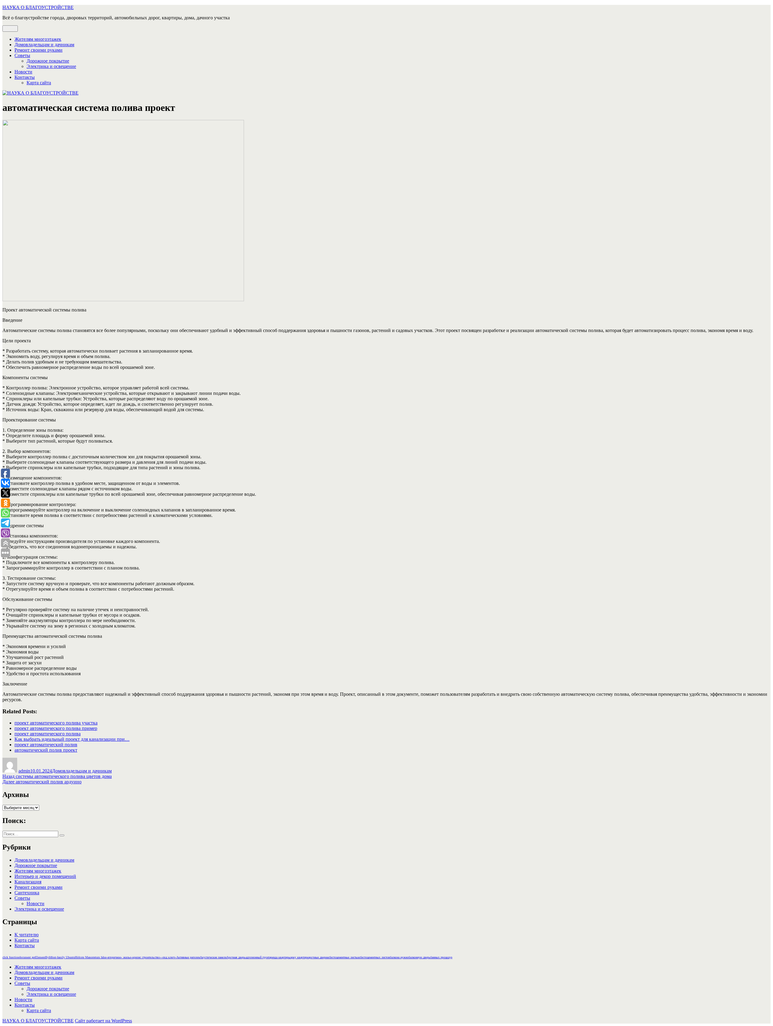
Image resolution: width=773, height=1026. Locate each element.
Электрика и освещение (51, 66)
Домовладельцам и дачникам (44, 44)
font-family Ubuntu (63, 957)
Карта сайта (39, 82)
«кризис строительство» (146, 957)
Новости (23, 71)
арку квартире (299, 957)
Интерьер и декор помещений (45, 876)
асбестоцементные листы (342, 957)
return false (99, 957)
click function (10, 957)
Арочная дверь (235, 957)
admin (24, 770)
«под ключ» (168, 957)
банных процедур (441, 957)
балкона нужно (399, 957)
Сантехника (26, 892)
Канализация (27, 881)
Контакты (24, 77)
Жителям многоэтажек (37, 39)
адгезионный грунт (257, 957)
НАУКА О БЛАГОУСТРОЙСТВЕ (38, 7)
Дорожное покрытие (48, 60)
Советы (22, 55)
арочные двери (317, 957)
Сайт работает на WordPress (103, 1020)
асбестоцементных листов (374, 957)
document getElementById (35, 957)
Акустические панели (213, 957)
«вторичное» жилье (118, 957)
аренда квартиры (279, 957)
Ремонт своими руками (38, 50)
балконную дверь (419, 957)
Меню (10, 28)
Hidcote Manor (84, 957)
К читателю (26, 934)
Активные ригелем (188, 957)
